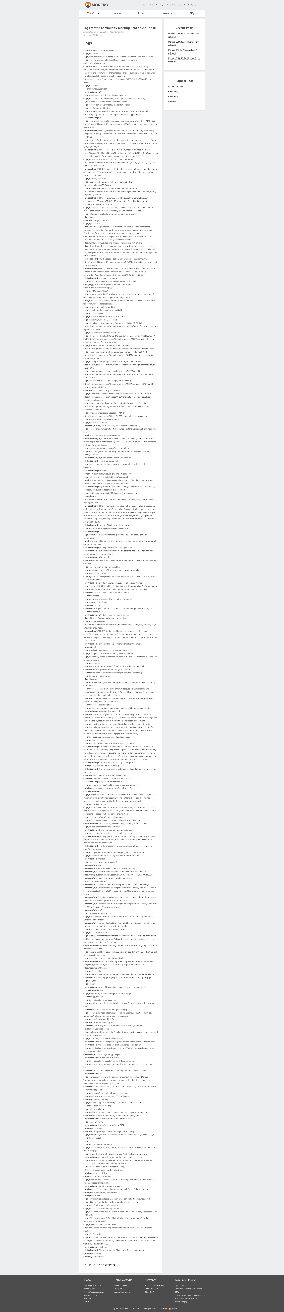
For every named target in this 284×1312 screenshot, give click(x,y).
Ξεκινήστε (92, 13)
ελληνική (193, 5)
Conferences (173, 96)
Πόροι (193, 13)
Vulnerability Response (175, 5)
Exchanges (172, 101)
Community (173, 91)
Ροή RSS (174, 1308)
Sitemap (164, 1308)
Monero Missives (175, 86)
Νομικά (136, 1308)
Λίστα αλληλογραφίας (122, 1292)
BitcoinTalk (149, 1292)
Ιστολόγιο (143, 13)
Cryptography (109, 1264)
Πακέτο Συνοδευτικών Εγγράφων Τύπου (190, 1295)
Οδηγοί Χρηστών (90, 1295)
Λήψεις (118, 13)
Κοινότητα (168, 13)
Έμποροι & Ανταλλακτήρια (155, 1285)
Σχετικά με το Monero (92, 1285)
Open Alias (179, 1285)
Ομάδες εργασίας (120, 1285)
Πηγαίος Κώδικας (149, 1308)
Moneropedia (89, 1289)
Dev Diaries (98, 1264)
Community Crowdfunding (153, 5)
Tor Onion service (122, 1308)
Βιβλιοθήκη (88, 1298)
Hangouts (118, 1289)
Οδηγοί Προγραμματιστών (94, 1292)
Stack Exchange (150, 1289)
